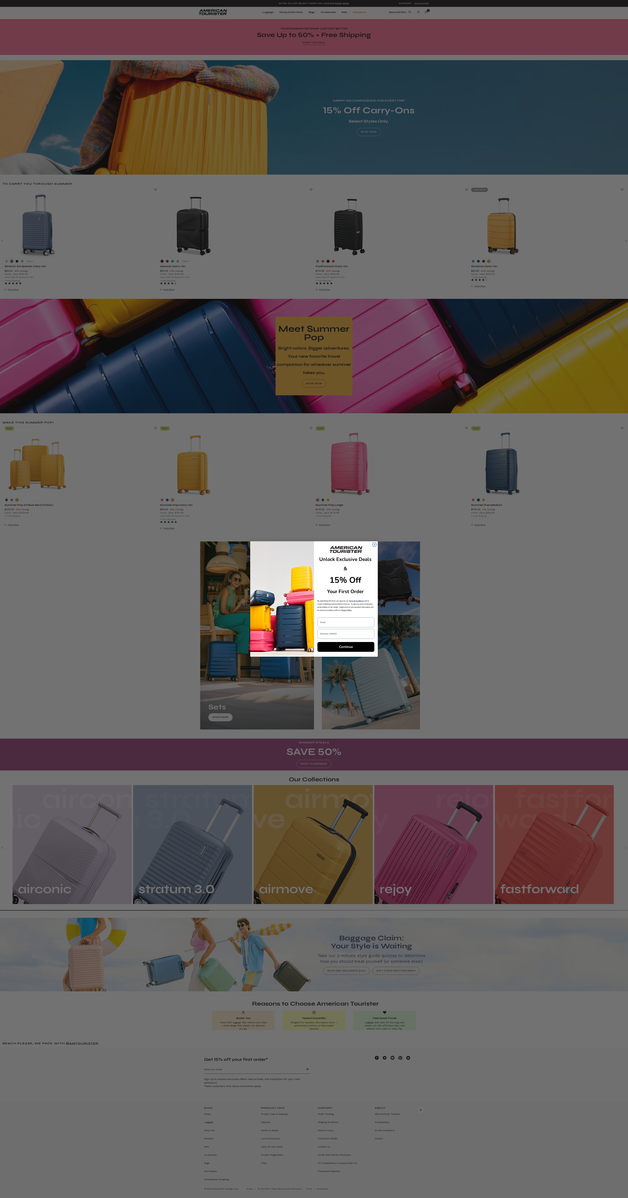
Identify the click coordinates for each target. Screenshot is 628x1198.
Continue (346, 647)
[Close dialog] (374, 545)
